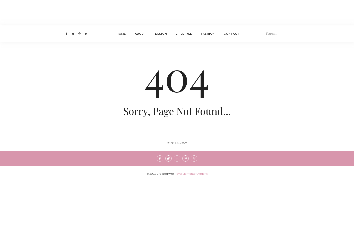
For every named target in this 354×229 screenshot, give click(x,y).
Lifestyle (184, 33)
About (140, 33)
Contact (231, 33)
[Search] (284, 34)
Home (121, 33)
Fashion (208, 33)
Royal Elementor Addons (191, 173)
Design (161, 33)
